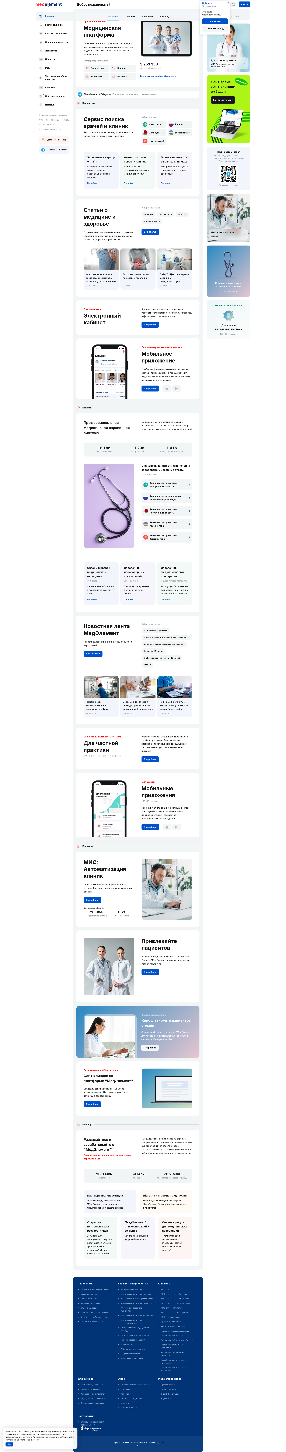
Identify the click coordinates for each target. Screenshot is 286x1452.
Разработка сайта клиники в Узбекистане (173, 1369)
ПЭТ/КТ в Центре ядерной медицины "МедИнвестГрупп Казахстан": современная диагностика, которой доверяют (174, 278)
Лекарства (51, 50)
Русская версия (168, 1385)
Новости (50, 59)
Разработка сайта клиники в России (177, 1340)
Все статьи (150, 231)
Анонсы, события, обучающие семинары (164, 644)
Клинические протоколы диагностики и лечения (132, 1321)
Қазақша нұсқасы (169, 1389)
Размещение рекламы (90, 1389)
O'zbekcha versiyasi (170, 1394)
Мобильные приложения (92, 1322)
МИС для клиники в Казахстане (174, 1294)
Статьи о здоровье (56, 33)
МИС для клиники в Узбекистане (175, 1299)
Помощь (50, 104)
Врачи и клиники (54, 25)
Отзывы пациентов (89, 1299)
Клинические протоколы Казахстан (136, 1294)
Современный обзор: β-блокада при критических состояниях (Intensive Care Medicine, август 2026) (138, 706)
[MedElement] (54, 4)
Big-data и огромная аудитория (165, 1195)
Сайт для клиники (55, 96)
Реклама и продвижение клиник (175, 1331)
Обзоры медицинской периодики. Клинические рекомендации (168, 637)
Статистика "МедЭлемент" (132, 1398)
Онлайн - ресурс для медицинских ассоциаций (174, 1226)
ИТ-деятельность (47, 125)
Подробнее (150, 324)
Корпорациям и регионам (92, 1403)
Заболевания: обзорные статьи (135, 1335)
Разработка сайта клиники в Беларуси (173, 1353)
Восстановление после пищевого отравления (136, 276)
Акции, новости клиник (90, 1294)
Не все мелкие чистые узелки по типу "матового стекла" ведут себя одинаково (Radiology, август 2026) (174, 706)
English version (167, 1398)
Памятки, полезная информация (95, 1312)
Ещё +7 (147, 665)
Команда (55, 120)
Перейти (92, 183)
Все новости (93, 653)
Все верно (215, 21)
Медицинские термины (131, 1354)
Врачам (130, 16)
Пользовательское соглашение (53, 115)
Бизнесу (164, 16)
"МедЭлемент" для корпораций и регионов (137, 1226)
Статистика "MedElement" (50, 129)
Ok (9, 1444)
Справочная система (57, 42)
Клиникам (147, 16)
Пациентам (113, 16)
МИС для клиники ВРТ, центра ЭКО (176, 1312)
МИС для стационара (170, 1317)
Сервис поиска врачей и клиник (95, 1289)
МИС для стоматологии (171, 1308)
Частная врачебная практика (56, 78)
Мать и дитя (166, 214)
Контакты (65, 120)
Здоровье (148, 214)
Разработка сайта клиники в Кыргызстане (173, 1361)
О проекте (43, 120)
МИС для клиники (169, 1289)
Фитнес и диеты (152, 221)
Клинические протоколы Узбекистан (137, 1315)
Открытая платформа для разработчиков (98, 1226)
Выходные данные (129, 1408)
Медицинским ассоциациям (93, 1398)
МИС (47, 68)
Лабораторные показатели (133, 1349)
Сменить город (215, 28)
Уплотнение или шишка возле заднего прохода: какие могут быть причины (101, 278)
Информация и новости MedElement (162, 658)
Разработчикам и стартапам (93, 1394)
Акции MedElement (153, 651)
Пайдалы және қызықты (156, 630)
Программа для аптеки (171, 1322)
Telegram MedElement (57, 150)
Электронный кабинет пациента (94, 1317)
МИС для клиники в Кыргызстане (175, 1303)
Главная (49, 16)
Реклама (50, 87)
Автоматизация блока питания (174, 1326)
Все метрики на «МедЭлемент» (158, 76)
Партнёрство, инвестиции (105, 1195)
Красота (182, 214)
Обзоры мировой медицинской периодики (135, 1329)
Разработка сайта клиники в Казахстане (173, 1346)
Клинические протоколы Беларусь (136, 1303)
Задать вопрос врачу (90, 1303)
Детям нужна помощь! (57, 140)
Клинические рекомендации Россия (137, 1299)
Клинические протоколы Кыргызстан (132, 1309)
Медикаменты (127, 1344)
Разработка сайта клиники (172, 1335)
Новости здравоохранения (133, 1340)
